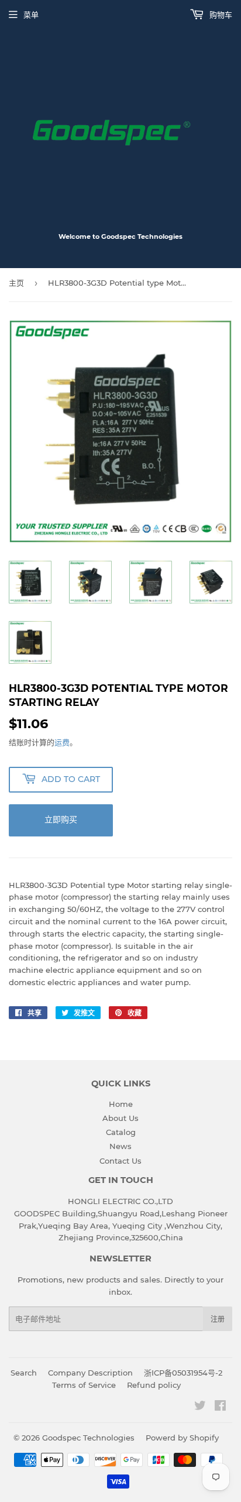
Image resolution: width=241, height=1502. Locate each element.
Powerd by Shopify (182, 1437)
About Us (120, 1118)
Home (121, 1104)
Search (24, 1372)
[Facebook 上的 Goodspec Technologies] (220, 1407)
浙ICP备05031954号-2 (183, 1372)
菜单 (31, 14)
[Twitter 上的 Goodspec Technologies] (200, 1407)
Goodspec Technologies (88, 1437)
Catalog (121, 1132)
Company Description (90, 1372)
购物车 (219, 14)
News (120, 1146)
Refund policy (154, 1385)
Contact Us (120, 1160)
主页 (16, 282)
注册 (218, 1319)
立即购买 (60, 819)
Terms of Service (84, 1385)
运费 (62, 742)
